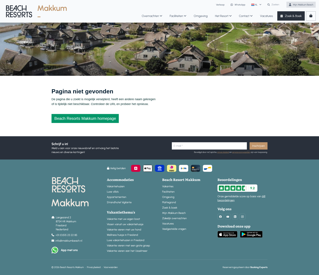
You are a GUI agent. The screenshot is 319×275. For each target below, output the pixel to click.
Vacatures (168, 223)
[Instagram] (242, 217)
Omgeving (168, 197)
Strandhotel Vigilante (119, 202)
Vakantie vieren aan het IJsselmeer (127, 250)
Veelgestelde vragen (174, 228)
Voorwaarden (111, 267)
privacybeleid (223, 152)
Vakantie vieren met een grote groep (128, 245)
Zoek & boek (169, 207)
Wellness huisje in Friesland (122, 234)
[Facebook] (220, 217)
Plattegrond (169, 202)
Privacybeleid (94, 267)
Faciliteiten (168, 191)
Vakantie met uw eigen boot (123, 218)
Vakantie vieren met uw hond (124, 229)
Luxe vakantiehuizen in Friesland (125, 240)
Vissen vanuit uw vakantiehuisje (125, 224)
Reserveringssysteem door (245, 267)
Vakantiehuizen (116, 186)
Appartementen (116, 197)
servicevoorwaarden (241, 152)
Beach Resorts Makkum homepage (85, 118)
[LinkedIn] (235, 217)
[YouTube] (228, 217)
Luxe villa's (113, 191)
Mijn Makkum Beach (174, 213)
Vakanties (167, 186)
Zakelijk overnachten (174, 218)
